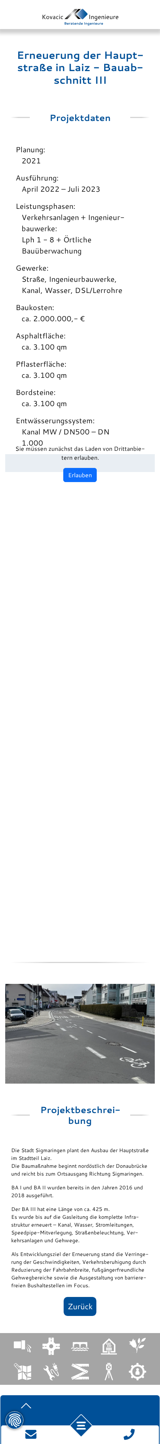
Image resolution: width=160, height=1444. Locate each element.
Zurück (80, 1306)
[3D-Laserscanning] (109, 1371)
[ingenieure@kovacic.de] (30, 1433)
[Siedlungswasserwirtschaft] (22, 1346)
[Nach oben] (26, 1405)
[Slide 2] (85, 1068)
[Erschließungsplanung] (22, 1371)
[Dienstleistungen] (137, 1371)
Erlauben (80, 475)
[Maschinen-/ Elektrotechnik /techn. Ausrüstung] (51, 1371)
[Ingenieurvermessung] (80, 1371)
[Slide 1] (75, 1068)
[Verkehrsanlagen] (51, 1346)
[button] (81, 1425)
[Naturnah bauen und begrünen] (137, 1345)
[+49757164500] (129, 1433)
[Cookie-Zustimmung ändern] (14, 1420)
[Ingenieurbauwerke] (80, 1346)
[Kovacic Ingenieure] (80, 17)
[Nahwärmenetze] (109, 1346)
